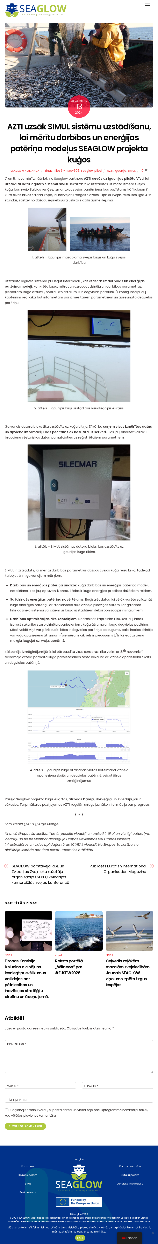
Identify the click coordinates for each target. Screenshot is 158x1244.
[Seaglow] (35, 15)
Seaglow (77, 1214)
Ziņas (48, 171)
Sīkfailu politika (130, 1175)
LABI (80, 1237)
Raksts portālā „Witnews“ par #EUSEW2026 (68, 967)
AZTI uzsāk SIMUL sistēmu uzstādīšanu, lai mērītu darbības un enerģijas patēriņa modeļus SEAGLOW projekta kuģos (79, 143)
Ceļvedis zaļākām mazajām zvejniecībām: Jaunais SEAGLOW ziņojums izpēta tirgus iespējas (128, 973)
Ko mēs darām (28, 1175)
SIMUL (132, 171)
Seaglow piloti (91, 171)
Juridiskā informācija (130, 1183)
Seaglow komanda (25, 171)
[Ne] (153, 1233)
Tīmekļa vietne (17, 1100)
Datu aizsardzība (130, 1166)
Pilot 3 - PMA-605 (66, 171)
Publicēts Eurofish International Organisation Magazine (118, 869)
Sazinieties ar (28, 1192)
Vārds (13, 1086)
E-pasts (91, 1086)
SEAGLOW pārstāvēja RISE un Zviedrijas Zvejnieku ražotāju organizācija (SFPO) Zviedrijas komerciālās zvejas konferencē (40, 874)
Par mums (27, 1166)
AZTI (110, 171)
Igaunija (120, 171)
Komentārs (16, 1044)
